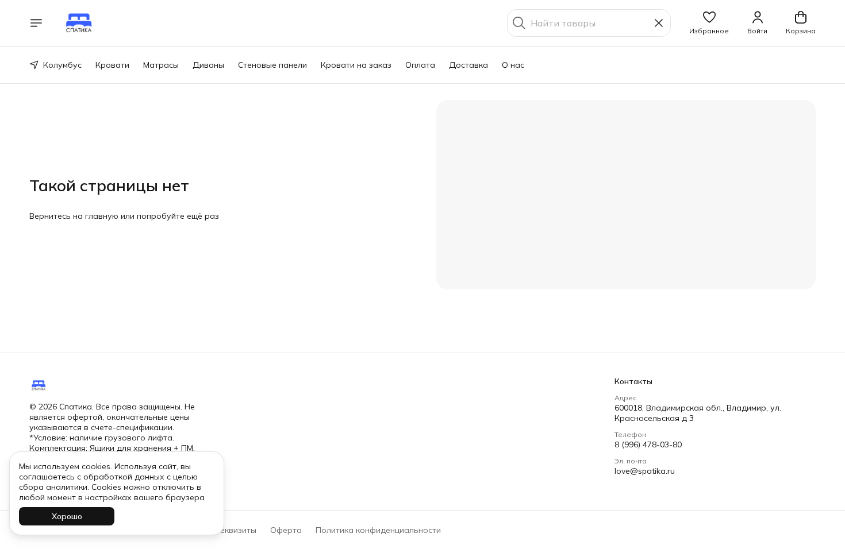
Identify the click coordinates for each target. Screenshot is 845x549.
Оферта (286, 530)
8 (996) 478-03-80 (648, 444)
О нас (513, 65)
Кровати (112, 65)
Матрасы (161, 65)
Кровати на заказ (356, 65)
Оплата (420, 65)
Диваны (208, 65)
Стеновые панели (272, 65)
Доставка (468, 65)
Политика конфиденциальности (378, 530)
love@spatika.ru (644, 471)
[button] (709, 23)
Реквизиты (235, 530)
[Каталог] (36, 23)
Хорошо (67, 516)
